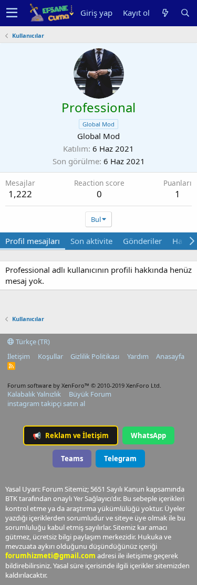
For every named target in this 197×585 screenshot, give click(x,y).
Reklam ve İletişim (71, 435)
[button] (12, 13)
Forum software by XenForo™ (84, 385)
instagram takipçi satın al (46, 403)
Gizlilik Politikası (94, 356)
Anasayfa (170, 356)
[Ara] (185, 13)
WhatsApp (148, 435)
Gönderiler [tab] (142, 241)
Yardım (138, 356)
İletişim (18, 356)
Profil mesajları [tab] (32, 241)
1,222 (20, 194)
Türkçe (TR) (32, 341)
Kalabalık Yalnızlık (34, 394)
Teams (72, 458)
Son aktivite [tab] (91, 241)
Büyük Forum (90, 394)
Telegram (120, 458)
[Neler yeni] (165, 13)
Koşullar (50, 356)
